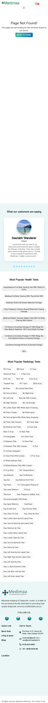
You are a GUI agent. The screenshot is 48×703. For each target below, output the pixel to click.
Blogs (3, 640)
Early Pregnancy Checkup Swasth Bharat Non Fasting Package (24, 310)
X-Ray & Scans (7, 636)
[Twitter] (18, 618)
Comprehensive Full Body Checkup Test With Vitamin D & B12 (24, 288)
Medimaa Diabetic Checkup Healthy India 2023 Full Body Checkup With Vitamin (24, 319)
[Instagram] (41, 618)
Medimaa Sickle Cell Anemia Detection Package (24, 303)
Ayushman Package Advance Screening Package (24, 345)
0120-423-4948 (28, 644)
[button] (14, 266)
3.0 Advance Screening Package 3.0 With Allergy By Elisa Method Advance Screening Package (24, 337)
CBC (24, 351)
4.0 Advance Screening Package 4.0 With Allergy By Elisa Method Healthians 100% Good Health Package (24, 328)
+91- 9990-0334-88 (30, 649)
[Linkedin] (29, 618)
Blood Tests (6, 631)
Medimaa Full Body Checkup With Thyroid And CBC (24, 296)
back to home (24, 35)
